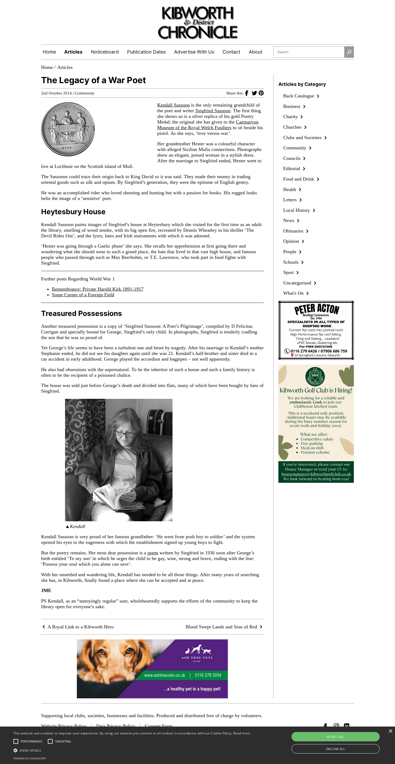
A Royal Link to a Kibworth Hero (80, 626)
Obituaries (294, 231)
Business (292, 106)
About (255, 52)
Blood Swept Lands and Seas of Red (222, 626)
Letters (290, 199)
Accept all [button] (335, 737)
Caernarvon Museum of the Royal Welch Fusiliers (207, 124)
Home (49, 52)
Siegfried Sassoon (212, 110)
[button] (131, 750)
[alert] (197, 745)
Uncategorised (298, 283)
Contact (231, 52)
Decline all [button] (335, 749)
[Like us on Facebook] (326, 726)
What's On (294, 293)
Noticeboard (105, 52)
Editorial (292, 168)
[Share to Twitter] (255, 93)
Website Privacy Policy (64, 726)
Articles (73, 52)
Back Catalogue (299, 95)
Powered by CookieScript (29, 758)
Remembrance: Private (75, 289)
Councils (292, 158)
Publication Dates (146, 52)
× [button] (390, 731)
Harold (104, 289)
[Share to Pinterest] (261, 93)
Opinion (291, 241)
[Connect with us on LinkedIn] (346, 726)
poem (153, 552)
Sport (289, 272)
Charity (291, 116)
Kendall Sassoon (173, 105)
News (289, 220)
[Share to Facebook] (248, 93)
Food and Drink (299, 179)
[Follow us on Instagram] (336, 726)
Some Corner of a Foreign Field (83, 294)
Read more (241, 733)
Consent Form (159, 726)
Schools (291, 262)
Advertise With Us (194, 52)
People (290, 251)
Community (85, 93)
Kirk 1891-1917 (127, 289)
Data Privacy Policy (115, 726)
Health (290, 189)
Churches (293, 127)
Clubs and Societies (303, 137)
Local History (297, 210)
